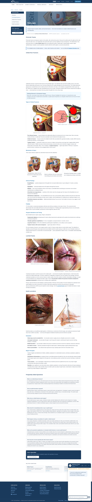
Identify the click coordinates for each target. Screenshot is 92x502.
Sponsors (13, 490)
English (54, 1)
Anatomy (51, 4)
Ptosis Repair (28, 488)
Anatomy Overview (72, 48)
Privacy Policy (60, 500)
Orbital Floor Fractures (16, 19)
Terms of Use (66, 500)
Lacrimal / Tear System (44, 490)
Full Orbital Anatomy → (16, 17)
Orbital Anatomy (57, 488)
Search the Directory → (33, 456)
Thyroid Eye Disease (29, 490)
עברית (72, 1)
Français (62, 1)
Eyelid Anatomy (57, 487)
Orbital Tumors (28, 493)
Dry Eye (27, 492)
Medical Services (41, 4)
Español (58, 1)
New (85, 465)
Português (67, 1)
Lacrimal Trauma (15, 21)
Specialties (59, 4)
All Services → (28, 495)
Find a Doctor (78, 1)
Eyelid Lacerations (15, 24)
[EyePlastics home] (15, 2)
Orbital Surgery (43, 488)
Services (16, 9)
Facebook (14, 494)
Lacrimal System (60, 285)
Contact (12, 492)
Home (13, 4)
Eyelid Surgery (43, 487)
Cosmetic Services (30, 4)
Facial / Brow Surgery (44, 492)
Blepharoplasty (28, 487)
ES (82, 465)
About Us (13, 487)
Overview (14, 15)
